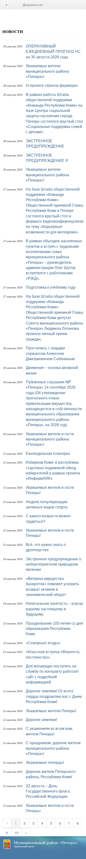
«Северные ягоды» (43, 643)
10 (16, 832)
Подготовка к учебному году (50, 287)
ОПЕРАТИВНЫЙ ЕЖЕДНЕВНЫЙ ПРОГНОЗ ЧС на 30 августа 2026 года (53, 51)
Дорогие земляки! (41, 720)
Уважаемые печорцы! (45, 762)
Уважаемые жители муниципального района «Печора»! (47, 71)
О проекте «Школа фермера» (52, 85)
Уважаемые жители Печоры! (51, 711)
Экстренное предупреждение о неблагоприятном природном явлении (53, 564)
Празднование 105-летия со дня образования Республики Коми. (54, 628)
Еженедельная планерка (48, 454)
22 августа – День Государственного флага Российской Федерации (48, 791)
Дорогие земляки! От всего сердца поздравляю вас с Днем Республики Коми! (54, 696)
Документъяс (33, 4)
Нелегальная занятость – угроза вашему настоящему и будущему (54, 608)
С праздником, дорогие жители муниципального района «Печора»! (53, 748)
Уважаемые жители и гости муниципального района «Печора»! (50, 439)
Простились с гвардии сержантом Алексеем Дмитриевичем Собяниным (50, 353)
